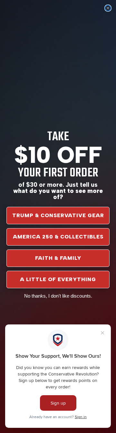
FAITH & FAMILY (58, 258)
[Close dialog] (108, 8)
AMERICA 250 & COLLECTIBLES (58, 237)
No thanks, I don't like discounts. (58, 296)
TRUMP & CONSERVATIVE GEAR (58, 215)
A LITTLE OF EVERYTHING (58, 279)
